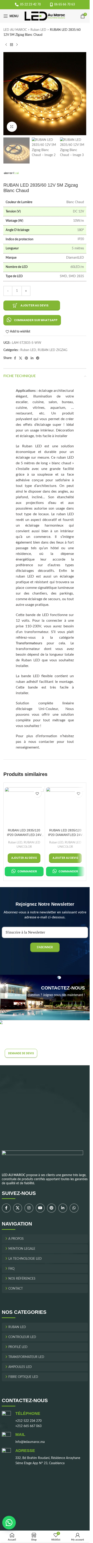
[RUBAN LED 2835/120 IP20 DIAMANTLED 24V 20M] (24, 806)
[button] (32, 320)
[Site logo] (45, 16)
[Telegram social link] (38, 358)
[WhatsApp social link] (74, 1208)
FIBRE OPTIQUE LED (23, 1377)
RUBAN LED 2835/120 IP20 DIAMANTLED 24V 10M (65, 832)
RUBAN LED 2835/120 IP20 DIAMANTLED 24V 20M (24, 832)
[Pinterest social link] (26, 358)
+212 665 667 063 (28, 1426)
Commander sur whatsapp (36, 320)
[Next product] (17, 45)
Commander (27, 871)
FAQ (11, 1269)
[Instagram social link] (28, 1208)
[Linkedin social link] (32, 358)
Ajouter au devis (35, 305)
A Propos (16, 1239)
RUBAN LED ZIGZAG (52, 350)
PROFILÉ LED (18, 1347)
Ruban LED (38, 29)
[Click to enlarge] (12, 127)
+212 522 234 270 (28, 1421)
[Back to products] (11, 45)
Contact (15, 1288)
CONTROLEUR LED (22, 1337)
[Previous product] (6, 45)
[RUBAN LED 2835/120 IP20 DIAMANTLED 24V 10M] (65, 806)
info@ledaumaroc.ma (30, 1442)
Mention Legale (21, 1249)
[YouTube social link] (40, 1208)
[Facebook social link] (15, 358)
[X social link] (20, 358)
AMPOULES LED (20, 1367)
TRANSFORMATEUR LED (26, 1357)
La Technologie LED (25, 1259)
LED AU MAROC (15, 29)
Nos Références (21, 1279)
